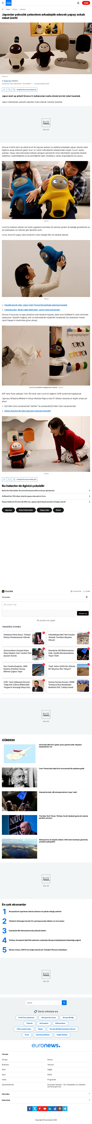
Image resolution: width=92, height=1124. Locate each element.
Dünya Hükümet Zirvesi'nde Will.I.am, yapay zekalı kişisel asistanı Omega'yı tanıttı (34, 502)
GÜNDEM (8, 740)
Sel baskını (44, 1023)
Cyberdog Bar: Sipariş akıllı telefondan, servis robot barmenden (32, 310)
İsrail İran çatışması (26, 1018)
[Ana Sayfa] (2, 9)
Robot (58, 510)
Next (4, 1070)
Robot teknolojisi (26, 510)
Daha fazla (6, 1100)
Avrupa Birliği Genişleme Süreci (62, 1029)
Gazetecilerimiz (8, 1085)
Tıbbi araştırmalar (24, 1029)
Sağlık (49, 1070)
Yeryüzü (50, 1065)
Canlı (86, 3)
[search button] (64, 1002)
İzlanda (30, 1023)
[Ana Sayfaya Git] (9, 3)
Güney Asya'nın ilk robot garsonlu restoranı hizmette (27, 411)
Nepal (40, 1029)
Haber (8, 9)
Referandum (60, 1023)
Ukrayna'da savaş (48, 1018)
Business (5, 1065)
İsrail (27, 1035)
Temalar (5, 1054)
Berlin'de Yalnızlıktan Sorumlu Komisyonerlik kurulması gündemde (28, 490)
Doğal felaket (62, 1035)
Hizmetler (5, 1094)
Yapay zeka (44, 510)
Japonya (23, 9)
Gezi (3, 1075)
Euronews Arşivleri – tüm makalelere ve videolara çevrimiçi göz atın (66, 1086)
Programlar (51, 1080)
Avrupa (4, 1060)
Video (4, 1080)
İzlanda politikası (43, 1035)
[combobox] (46, 1002)
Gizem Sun (7, 81)
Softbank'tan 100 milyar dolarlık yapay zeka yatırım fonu (24, 496)
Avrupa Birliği (68, 1018)
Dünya (15, 9)
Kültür (49, 1075)
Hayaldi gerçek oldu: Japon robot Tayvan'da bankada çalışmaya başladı (35, 305)
